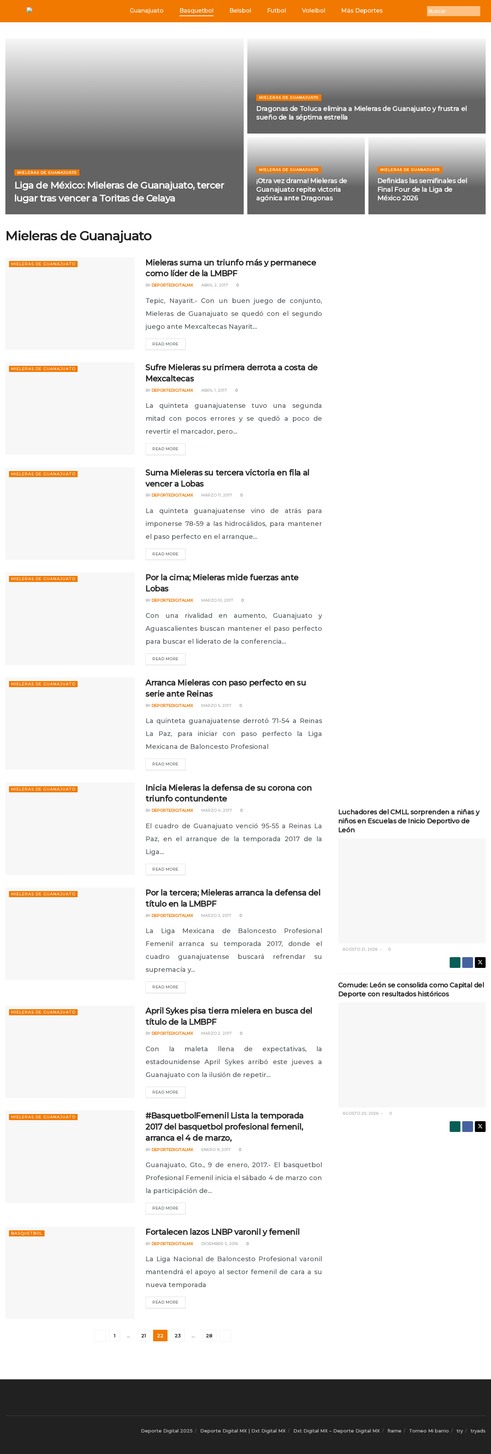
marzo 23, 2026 (277, 131)
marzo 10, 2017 (216, 600)
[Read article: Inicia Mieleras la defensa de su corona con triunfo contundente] (70, 829)
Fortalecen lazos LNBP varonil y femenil (223, 1232)
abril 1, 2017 (213, 390)
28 (209, 1335)
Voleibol (313, 10)
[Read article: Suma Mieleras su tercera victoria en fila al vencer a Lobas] (70, 513)
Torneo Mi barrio (429, 1431)
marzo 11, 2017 (216, 495)
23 (178, 1335)
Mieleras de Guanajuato (47, 172)
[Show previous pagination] (100, 1336)
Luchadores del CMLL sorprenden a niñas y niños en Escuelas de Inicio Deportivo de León (408, 821)
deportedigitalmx (41, 212)
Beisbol (240, 10)
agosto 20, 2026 (359, 1113)
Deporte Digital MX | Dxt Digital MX (243, 1431)
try (459, 1431)
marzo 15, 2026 (276, 212)
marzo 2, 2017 (215, 1033)
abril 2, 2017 (214, 285)
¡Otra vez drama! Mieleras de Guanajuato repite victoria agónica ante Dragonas (301, 189)
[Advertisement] (412, 336)
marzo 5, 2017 (215, 705)
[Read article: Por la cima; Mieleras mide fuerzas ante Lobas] (70, 618)
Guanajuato (147, 10)
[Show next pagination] (225, 1336)
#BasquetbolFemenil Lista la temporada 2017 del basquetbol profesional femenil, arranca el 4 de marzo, (225, 1127)
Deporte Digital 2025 (167, 1431)
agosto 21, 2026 (359, 949)
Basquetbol (196, 10)
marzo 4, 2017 (216, 810)
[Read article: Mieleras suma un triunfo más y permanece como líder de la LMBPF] (70, 303)
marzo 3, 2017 (215, 915)
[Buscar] (485, 11)
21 (143, 1335)
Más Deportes (362, 10)
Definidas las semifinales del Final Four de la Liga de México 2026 (422, 189)
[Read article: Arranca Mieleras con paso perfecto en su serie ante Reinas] (70, 723)
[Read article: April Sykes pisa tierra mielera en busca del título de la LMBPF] (70, 1052)
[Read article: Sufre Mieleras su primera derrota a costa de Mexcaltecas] (70, 408)
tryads (478, 1431)
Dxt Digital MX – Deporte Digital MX (336, 1431)
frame (394, 1431)
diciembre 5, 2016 (219, 1243)
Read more (168, 342)
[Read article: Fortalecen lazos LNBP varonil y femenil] (70, 1273)
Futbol (276, 10)
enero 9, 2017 (215, 1149)
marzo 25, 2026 (86, 212)
